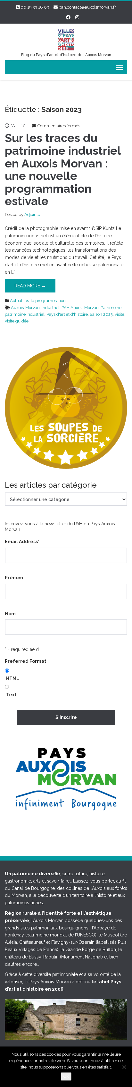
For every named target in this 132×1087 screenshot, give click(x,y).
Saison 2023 (101, 314)
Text (11, 694)
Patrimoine (111, 307)
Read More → (30, 285)
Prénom (14, 577)
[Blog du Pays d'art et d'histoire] (66, 39)
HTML (12, 678)
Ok (66, 1076)
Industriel (51, 307)
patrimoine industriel (25, 314)
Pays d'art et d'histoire (67, 314)
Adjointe (32, 214)
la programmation (48, 300)
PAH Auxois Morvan (80, 307)
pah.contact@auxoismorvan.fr (87, 7)
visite (119, 314)
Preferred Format (25, 661)
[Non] (124, 1067)
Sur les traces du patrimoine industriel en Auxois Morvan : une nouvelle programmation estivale (62, 169)
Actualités (19, 300)
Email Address (22, 541)
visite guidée (17, 321)
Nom (10, 613)
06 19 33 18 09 (35, 7)
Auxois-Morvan (25, 307)
